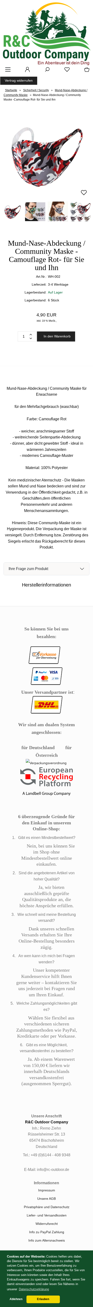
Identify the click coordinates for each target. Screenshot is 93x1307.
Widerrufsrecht (47, 1224)
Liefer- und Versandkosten (47, 1215)
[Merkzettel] (65, 71)
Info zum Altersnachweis (46, 1240)
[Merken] (84, 195)
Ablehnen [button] (16, 1299)
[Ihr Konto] (26, 71)
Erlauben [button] (43, 1299)
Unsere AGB (46, 1198)
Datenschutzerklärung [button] (34, 1289)
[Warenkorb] (86, 71)
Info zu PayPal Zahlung (46, 1232)
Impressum (46, 1190)
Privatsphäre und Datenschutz (46, 1207)
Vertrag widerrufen (19, 80)
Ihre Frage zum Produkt (28, 569)
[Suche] (45, 71)
